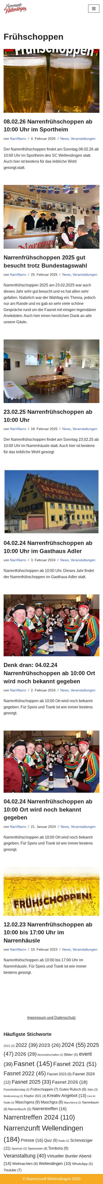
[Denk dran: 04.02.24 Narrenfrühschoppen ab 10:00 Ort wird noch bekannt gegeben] (51, 625)
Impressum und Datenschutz (51, 1018)
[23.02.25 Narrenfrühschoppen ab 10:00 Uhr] (51, 371)
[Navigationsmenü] (93, 9)
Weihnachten (25, 1164)
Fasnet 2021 (75, 1064)
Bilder (71, 1054)
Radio (63, 1140)
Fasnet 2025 (31, 1082)
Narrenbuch (19, 1109)
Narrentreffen (49, 1108)
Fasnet (33, 1063)
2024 (74, 1045)
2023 (50, 1045)
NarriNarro (18, 138)
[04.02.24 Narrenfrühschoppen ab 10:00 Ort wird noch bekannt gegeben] (51, 762)
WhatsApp (82, 1164)
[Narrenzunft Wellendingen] (16, 8)
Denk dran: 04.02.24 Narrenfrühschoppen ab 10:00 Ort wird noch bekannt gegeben (49, 673)
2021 (9, 1046)
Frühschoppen (44, 1089)
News (64, 138)
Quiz (50, 1140)
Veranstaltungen (83, 138)
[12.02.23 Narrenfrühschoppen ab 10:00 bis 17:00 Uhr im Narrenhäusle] (51, 891)
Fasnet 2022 (25, 1073)
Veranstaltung (25, 1156)
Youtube (13, 1170)
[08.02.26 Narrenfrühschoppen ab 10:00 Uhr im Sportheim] (51, 81)
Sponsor (19, 1148)
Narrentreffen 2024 (39, 1117)
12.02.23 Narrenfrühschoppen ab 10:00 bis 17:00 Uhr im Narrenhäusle (48, 932)
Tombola (58, 1148)
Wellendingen (55, 1163)
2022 (27, 1045)
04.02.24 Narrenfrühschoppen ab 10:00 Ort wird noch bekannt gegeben (48, 809)
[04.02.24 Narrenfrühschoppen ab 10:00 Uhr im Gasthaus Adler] (51, 501)
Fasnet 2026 (69, 1082)
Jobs (92, 1089)
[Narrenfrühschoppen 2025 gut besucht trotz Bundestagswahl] (51, 217)
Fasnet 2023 (59, 1074)
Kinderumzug (13, 1096)
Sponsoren (37, 1148)
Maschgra (52, 1102)
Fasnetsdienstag (16, 1089)
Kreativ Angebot (66, 1095)
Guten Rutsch (72, 1089)
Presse (32, 1140)
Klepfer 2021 (35, 1096)
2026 (26, 1054)
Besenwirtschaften (50, 1054)
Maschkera (72, 1102)
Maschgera (27, 1102)
